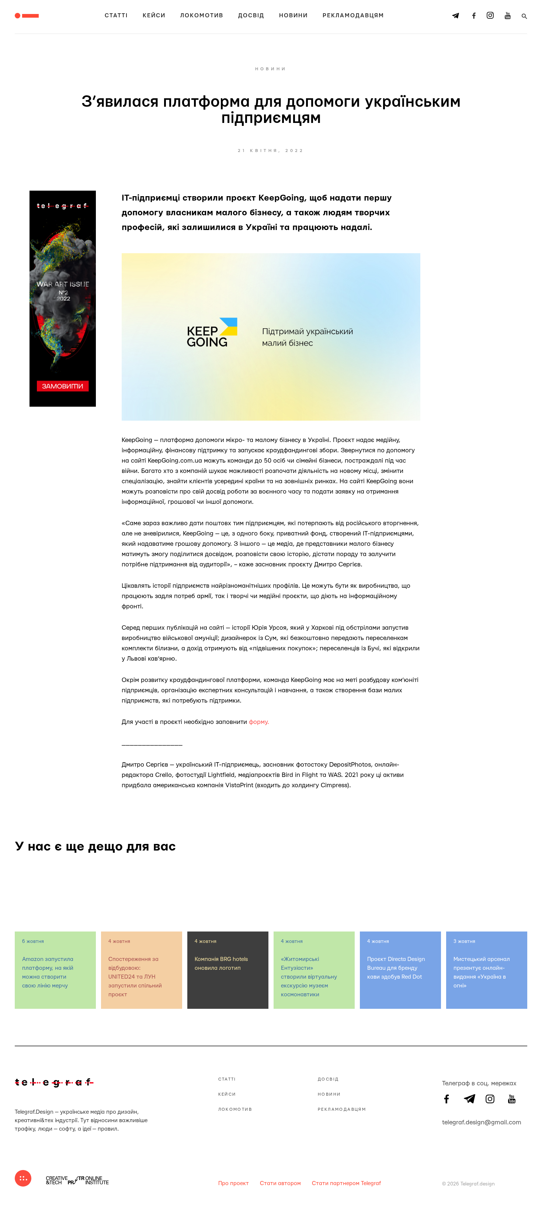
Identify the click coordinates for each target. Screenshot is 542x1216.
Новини (293, 15)
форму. (259, 722)
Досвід (251, 15)
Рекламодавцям (353, 15)
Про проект (233, 1183)
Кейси (154, 15)
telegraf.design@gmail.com (446, 1121)
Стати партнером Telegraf (346, 1183)
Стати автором (280, 1183)
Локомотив (201, 15)
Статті (116, 15)
